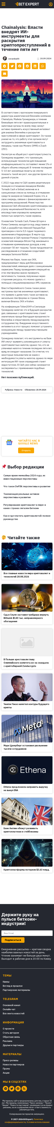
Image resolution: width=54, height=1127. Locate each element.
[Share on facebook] (20, 66)
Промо (6, 1068)
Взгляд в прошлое (13, 985)
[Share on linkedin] (35, 66)
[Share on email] (4, 74)
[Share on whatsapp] (42, 66)
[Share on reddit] (27, 66)
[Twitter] (12, 1088)
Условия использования (38, 1122)
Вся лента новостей (13, 1013)
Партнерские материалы (16, 990)
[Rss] (24, 1088)
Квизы (6, 981)
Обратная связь (11, 1037)
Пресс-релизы (10, 1060)
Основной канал (11, 1005)
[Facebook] (18, 1088)
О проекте (8, 1028)
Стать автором (11, 1032)
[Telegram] (5, 1088)
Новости (18, 390)
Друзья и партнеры (13, 1045)
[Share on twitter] (12, 66)
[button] (26, 450)
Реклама (7, 1041)
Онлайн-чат (9, 1009)
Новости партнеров (13, 1064)
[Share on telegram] (4, 66)
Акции (6, 1072)
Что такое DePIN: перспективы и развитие (26, 486)
